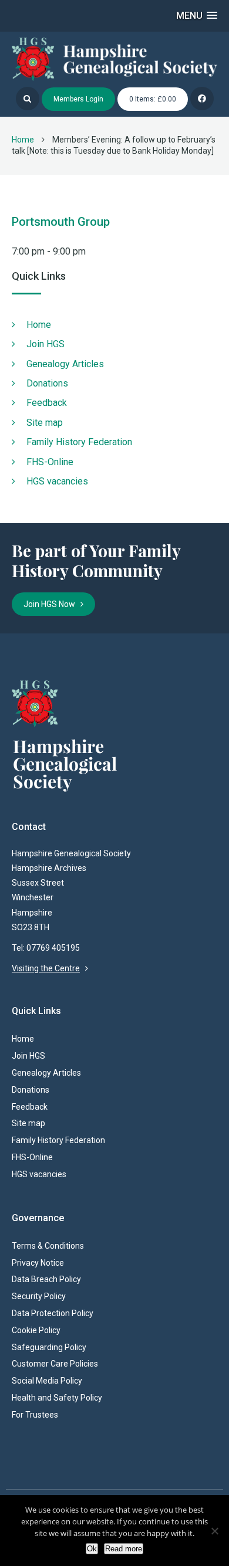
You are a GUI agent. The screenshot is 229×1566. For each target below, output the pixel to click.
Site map (44, 422)
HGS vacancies (57, 481)
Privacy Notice (38, 1262)
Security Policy (39, 1296)
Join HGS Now (51, 604)
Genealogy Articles (65, 364)
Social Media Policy (47, 1380)
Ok (92, 1548)
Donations (47, 383)
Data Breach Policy (46, 1279)
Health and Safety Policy (57, 1397)
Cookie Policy (36, 1330)
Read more (123, 1548)
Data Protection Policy (52, 1313)
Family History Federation (79, 442)
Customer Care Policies (55, 1363)
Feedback (46, 402)
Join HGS (45, 344)
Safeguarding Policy (49, 1347)
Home (23, 139)
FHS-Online (49, 461)
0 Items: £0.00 (152, 99)
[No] (214, 1531)
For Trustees (35, 1414)
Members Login (78, 99)
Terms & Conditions (48, 1245)
